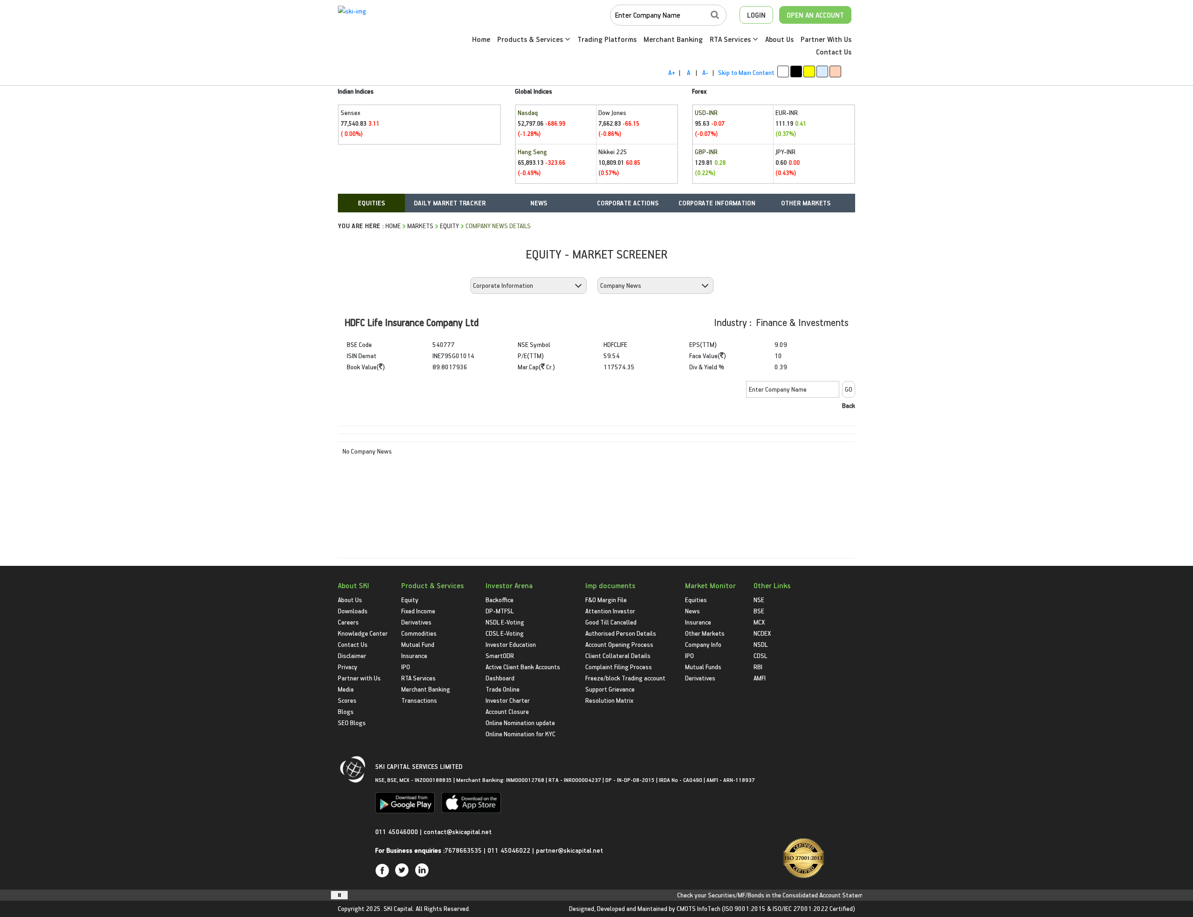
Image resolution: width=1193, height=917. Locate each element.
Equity (449, 225)
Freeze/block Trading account (625, 677)
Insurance (414, 655)
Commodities (419, 633)
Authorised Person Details (620, 633)
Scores (347, 700)
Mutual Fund (417, 644)
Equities (696, 599)
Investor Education (511, 644)
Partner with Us (359, 677)
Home (481, 39)
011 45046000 (397, 831)
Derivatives (416, 622)
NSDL (761, 644)
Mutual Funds (703, 666)
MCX (759, 622)
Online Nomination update (520, 722)
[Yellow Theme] (809, 71)
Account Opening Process (619, 644)
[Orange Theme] (835, 71)
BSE (759, 610)
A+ (671, 72)
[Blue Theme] (822, 71)
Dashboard (500, 677)
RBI (758, 666)
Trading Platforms (607, 39)
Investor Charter (508, 700)
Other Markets (705, 633)
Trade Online (503, 689)
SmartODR (500, 655)
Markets (420, 225)
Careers (348, 622)
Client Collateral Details (618, 655)
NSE (759, 599)
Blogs (346, 711)
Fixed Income (418, 610)
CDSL (760, 655)
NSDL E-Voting (505, 622)
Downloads (353, 610)
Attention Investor (610, 610)
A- (705, 72)
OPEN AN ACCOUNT (815, 15)
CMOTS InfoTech (698, 908)
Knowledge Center (363, 633)
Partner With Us (826, 39)
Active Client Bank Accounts (523, 666)
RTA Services (731, 39)
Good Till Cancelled (611, 622)
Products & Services (531, 39)
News (692, 610)
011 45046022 (509, 850)
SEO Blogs (352, 722)
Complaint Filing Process (618, 666)
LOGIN (756, 15)
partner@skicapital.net (569, 850)
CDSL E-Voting (505, 633)
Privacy (347, 666)
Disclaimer (352, 655)
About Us (779, 39)
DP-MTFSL (500, 610)
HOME (393, 225)
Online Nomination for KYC (520, 733)
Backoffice (500, 599)
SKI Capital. (399, 908)
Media (346, 689)
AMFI (760, 677)
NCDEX (762, 633)
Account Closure (507, 711)
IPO (405, 666)
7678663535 (463, 850)
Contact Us (833, 51)
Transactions (419, 700)
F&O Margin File (606, 599)
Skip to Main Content (746, 72)
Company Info (703, 644)
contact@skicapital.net (458, 831)
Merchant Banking (673, 39)
